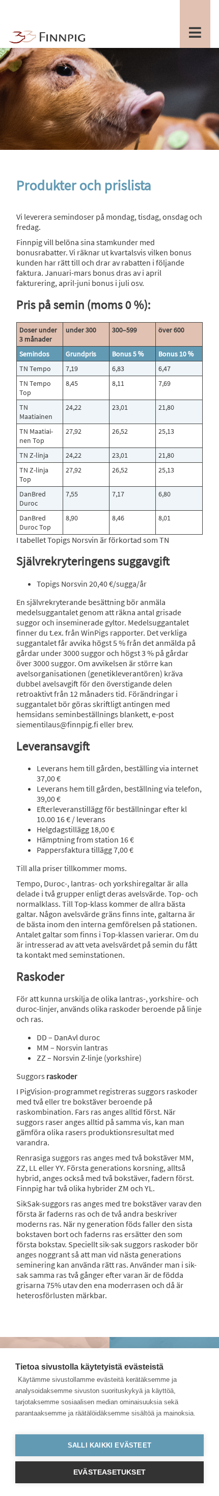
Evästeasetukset (109, 1472)
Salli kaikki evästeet (109, 1445)
